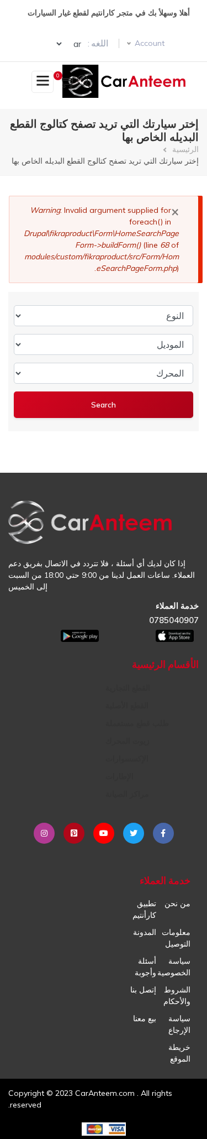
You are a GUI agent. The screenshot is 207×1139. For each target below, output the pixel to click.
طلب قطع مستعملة (137, 723)
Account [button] (149, 43)
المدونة (144, 932)
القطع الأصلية (126, 705)
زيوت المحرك (127, 741)
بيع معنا (144, 1018)
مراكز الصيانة (127, 794)
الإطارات (119, 776)
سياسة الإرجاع (179, 1024)
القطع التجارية (127, 688)
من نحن (177, 903)
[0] (69, 83)
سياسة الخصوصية (173, 967)
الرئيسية (185, 149)
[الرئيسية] (126, 81)
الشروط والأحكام (176, 995)
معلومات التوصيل (176, 938)
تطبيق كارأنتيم (144, 909)
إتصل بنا (143, 990)
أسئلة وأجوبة (145, 967)
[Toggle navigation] (42, 82)
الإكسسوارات (126, 759)
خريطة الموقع (179, 1053)
